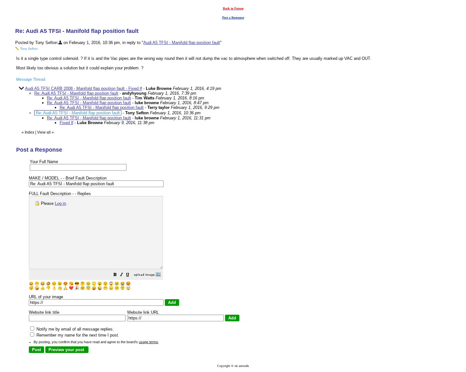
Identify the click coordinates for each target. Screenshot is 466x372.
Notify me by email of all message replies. (74, 329)
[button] (115, 275)
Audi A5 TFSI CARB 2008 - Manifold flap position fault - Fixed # (83, 88)
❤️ (71, 288)
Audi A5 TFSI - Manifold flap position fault (181, 42)
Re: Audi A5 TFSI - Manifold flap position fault (76, 93)
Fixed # (66, 122)
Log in (60, 203)
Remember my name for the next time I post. (77, 335)
